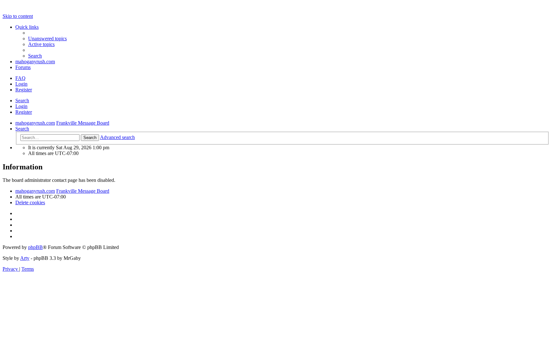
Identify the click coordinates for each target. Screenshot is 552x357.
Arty (24, 258)
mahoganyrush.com (35, 61)
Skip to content (18, 16)
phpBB (35, 247)
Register (23, 112)
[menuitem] (47, 38)
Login (21, 106)
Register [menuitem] (23, 89)
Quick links (27, 27)
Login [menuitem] (21, 84)
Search (22, 100)
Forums (23, 67)
